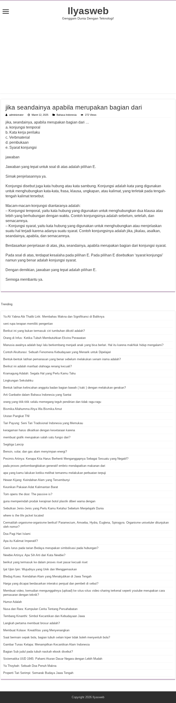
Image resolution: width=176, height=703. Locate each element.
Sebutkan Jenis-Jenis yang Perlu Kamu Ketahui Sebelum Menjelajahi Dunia (53, 508)
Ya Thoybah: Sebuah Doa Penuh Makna (29, 665)
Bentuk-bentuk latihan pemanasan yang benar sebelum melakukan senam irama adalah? (62, 359)
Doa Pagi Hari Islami (16, 533)
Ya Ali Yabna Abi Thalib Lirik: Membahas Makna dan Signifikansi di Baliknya (53, 316)
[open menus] (5, 12)
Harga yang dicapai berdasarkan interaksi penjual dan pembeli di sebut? (50, 583)
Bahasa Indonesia (67, 114)
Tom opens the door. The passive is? (27, 494)
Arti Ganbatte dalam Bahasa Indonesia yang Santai (37, 394)
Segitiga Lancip (13, 444)
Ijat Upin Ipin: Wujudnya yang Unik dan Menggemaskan (40, 569)
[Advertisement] (88, 57)
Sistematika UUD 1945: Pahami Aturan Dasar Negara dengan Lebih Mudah (52, 658)
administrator (16, 114)
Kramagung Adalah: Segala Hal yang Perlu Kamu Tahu (39, 373)
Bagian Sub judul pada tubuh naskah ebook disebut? (38, 651)
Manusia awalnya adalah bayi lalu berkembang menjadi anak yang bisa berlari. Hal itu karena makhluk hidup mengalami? (83, 345)
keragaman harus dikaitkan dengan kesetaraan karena (39, 430)
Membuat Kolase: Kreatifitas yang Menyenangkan (36, 630)
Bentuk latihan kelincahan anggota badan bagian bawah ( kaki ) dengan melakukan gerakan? (64, 387)
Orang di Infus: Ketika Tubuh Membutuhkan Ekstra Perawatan (44, 338)
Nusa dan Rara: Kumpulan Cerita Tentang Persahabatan (40, 609)
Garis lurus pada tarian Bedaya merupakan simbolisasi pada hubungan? (50, 548)
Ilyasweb (88, 10)
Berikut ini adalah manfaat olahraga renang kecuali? (37, 366)
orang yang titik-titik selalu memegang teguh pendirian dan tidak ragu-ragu (52, 402)
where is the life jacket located (23, 515)
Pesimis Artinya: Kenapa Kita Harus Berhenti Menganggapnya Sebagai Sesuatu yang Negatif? (65, 458)
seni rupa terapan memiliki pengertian (28, 323)
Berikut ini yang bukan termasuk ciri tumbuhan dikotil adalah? (44, 330)
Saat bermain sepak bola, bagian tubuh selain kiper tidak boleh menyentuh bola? (56, 637)
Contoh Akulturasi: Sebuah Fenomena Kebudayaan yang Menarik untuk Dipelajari (57, 352)
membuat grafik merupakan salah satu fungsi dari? (36, 437)
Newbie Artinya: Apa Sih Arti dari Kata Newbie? (34, 555)
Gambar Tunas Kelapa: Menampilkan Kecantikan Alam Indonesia (46, 644)
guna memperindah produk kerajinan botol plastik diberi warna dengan (49, 501)
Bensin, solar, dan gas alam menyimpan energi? (35, 451)
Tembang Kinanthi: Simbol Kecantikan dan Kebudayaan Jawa (44, 616)
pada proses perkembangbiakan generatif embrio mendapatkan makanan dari (54, 465)
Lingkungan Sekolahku (18, 380)
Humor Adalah (12, 602)
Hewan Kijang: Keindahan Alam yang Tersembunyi (36, 480)
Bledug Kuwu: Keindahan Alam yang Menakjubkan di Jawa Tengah (47, 576)
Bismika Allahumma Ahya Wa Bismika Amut (32, 409)
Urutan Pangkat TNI (16, 416)
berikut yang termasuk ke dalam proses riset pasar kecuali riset (45, 562)
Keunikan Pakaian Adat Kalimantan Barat (30, 487)
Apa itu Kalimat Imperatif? (20, 541)
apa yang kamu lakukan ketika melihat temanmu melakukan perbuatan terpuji (54, 473)
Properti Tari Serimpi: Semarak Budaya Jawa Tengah (38, 673)
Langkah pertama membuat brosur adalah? (31, 623)
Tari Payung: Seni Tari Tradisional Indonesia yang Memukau (43, 423)
